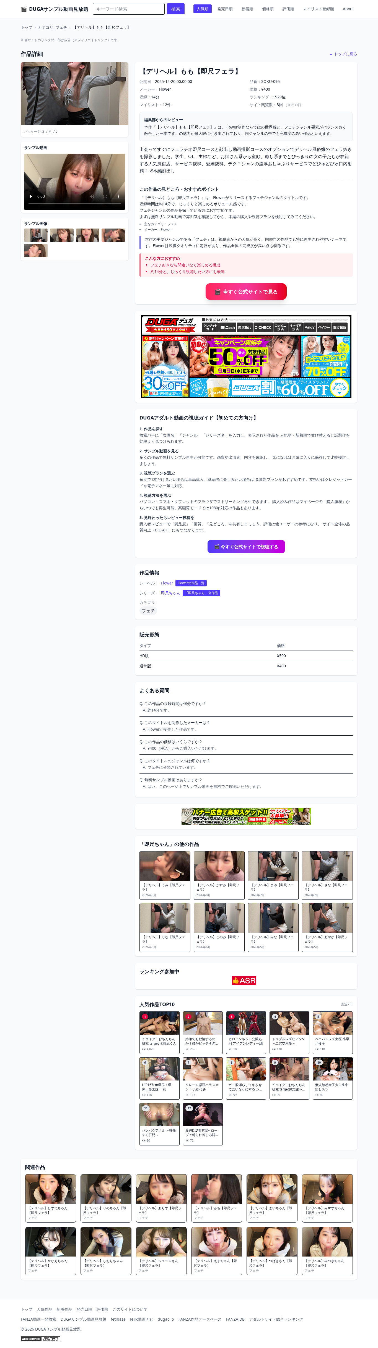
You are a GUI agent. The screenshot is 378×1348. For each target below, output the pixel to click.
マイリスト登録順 (318, 8)
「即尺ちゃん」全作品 (201, 593)
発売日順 (225, 8)
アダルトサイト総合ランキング (276, 1319)
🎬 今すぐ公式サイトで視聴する (246, 547)
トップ (26, 27)
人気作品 (44, 1309)
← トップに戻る (343, 53)
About (348, 8)
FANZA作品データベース (200, 1319)
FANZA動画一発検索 (38, 1319)
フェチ (148, 611)
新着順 (247, 8)
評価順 (288, 8)
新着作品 (64, 1309)
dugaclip (166, 1319)
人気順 (202, 8)
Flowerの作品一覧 (191, 583)
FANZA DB (235, 1319)
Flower (167, 583)
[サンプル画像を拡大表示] (36, 235)
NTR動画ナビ (141, 1319)
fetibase (118, 1319)
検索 (175, 9)
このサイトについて (130, 1309)
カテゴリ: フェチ (52, 27)
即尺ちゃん (170, 593)
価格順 (268, 8)
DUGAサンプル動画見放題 (83, 1319)
